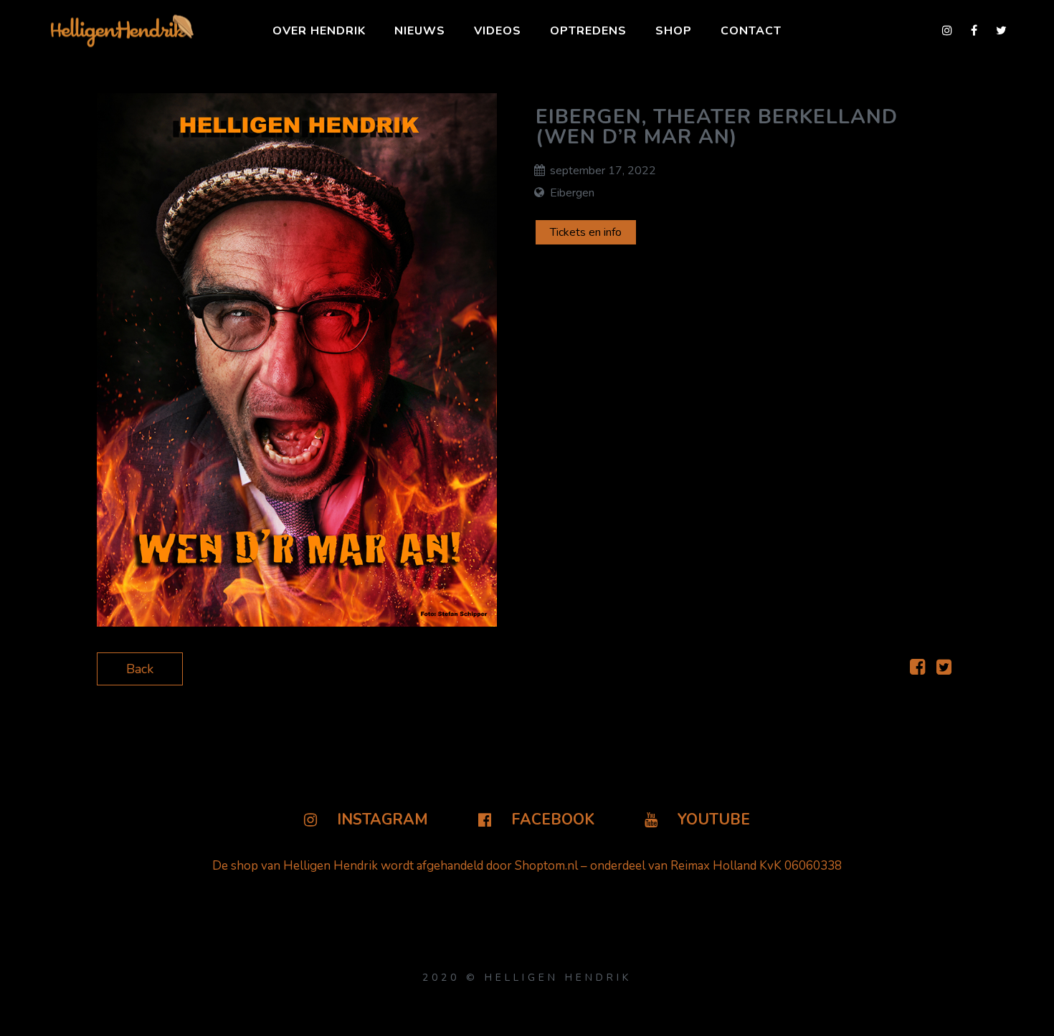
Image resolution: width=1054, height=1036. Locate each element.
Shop (673, 31)
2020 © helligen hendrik (527, 977)
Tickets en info (586, 232)
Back (139, 669)
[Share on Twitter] (944, 669)
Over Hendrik (319, 31)
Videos (497, 31)
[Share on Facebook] (917, 669)
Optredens (588, 31)
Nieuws (419, 31)
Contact (751, 31)
